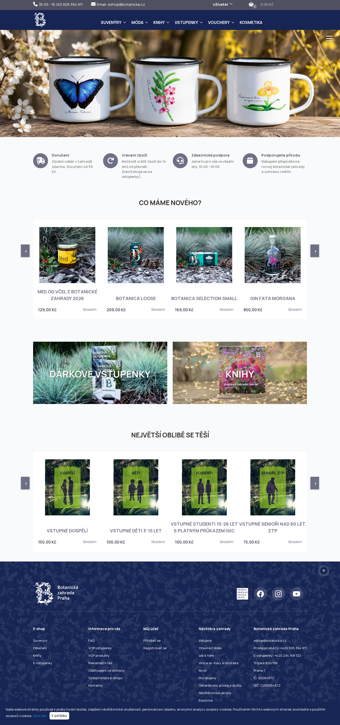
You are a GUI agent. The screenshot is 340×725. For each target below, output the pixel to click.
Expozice (206, 700)
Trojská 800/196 (266, 663)
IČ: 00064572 (264, 678)
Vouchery (219, 22)
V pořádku (59, 716)
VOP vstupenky (100, 648)
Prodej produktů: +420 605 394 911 (280, 648)
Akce (202, 670)
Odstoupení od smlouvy (106, 670)
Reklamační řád (100, 663)
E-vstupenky (42, 663)
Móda (137, 22)
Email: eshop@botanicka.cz (121, 4)
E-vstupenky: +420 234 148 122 (277, 655)
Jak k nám (206, 655)
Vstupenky (186, 22)
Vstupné (205, 640)
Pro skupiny (207, 678)
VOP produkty (99, 655)
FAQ (91, 640)
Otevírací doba (210, 648)
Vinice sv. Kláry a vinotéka (218, 663)
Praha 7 (259, 670)
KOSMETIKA (251, 22)
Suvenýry (111, 22)
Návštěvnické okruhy (215, 693)
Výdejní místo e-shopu (105, 678)
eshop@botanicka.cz (270, 640)
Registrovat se (155, 648)
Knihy (159, 22)
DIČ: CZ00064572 (267, 685)
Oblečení (40, 648)
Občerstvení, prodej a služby (220, 685)
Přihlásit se (152, 640)
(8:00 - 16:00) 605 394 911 (61, 4)
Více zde (39, 715)
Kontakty (95, 685)
